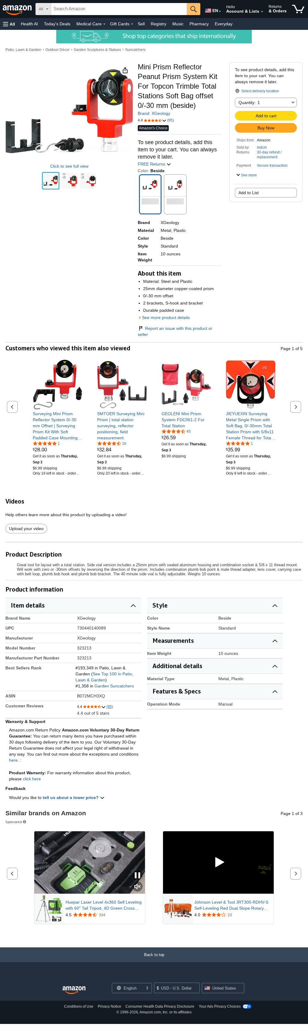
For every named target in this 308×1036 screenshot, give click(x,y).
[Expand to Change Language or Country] (220, 11)
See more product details (166, 317)
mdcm (262, 147)
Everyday (224, 23)
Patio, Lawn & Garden (23, 50)
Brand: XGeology (154, 113)
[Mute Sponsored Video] (137, 886)
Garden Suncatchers (114, 686)
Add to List (249, 192)
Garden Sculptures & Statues (97, 50)
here (13, 760)
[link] (57, 426)
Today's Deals (57, 23)
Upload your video (26, 528)
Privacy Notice (109, 1006)
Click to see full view (69, 166)
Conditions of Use (78, 1006)
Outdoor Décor (57, 50)
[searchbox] (119, 9)
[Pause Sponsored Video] (137, 875)
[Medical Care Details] (104, 24)
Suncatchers (135, 50)
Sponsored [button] (13, 822)
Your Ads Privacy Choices (220, 1006)
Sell (141, 23)
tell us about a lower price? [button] (71, 797)
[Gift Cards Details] (132, 24)
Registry (158, 23)
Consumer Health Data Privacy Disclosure (159, 1006)
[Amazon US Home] (74, 990)
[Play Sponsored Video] (218, 862)
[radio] (51, 181)
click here (32, 778)
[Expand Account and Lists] (262, 11)
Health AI (29, 23)
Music (177, 23)
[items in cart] (298, 9)
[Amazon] (18, 9)
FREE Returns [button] (152, 164)
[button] (9, 24)
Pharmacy (199, 23)
